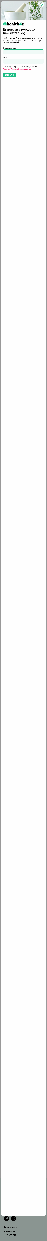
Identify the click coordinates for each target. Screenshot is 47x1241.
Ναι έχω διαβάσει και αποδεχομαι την (20, 67)
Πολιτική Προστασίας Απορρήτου (17, 69)
